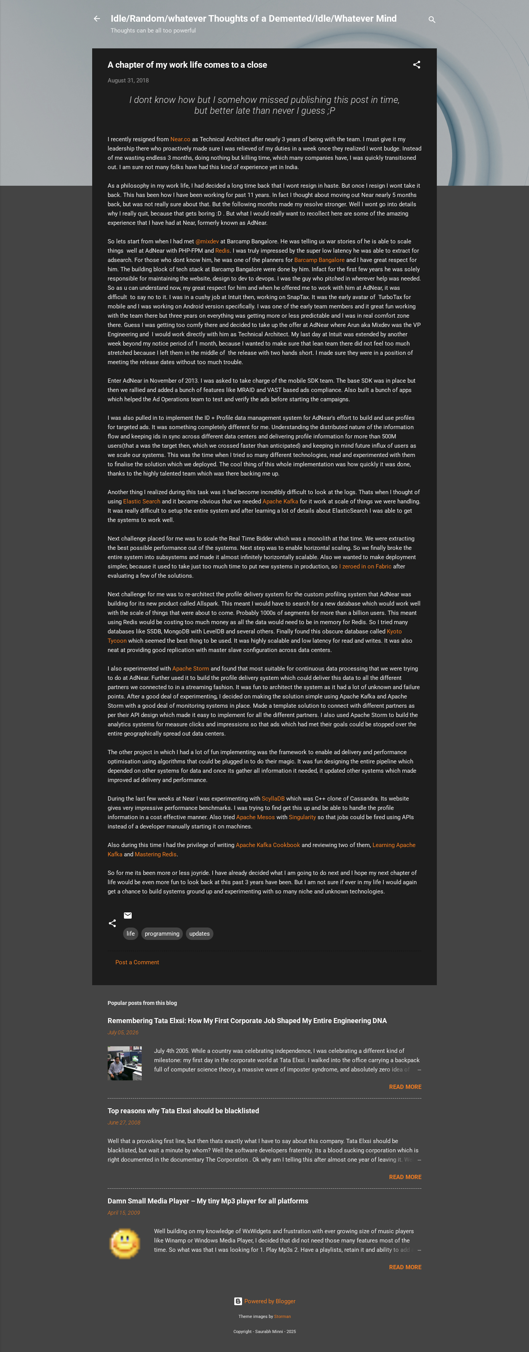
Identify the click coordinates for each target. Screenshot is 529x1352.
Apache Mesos (255, 817)
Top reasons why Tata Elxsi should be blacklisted (183, 1111)
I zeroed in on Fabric (365, 566)
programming (162, 933)
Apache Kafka (280, 501)
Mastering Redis (156, 854)
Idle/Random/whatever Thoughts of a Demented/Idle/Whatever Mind (254, 18)
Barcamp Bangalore (319, 260)
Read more (405, 1086)
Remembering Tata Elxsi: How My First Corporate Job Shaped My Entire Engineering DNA (247, 1021)
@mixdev (207, 241)
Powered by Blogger (269, 1301)
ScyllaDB (274, 798)
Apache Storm (190, 668)
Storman (282, 1316)
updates (199, 933)
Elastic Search (142, 501)
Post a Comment (137, 962)
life (131, 933)
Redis (222, 250)
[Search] (432, 21)
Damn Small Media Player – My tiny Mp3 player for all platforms (208, 1201)
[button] (416, 66)
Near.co (180, 139)
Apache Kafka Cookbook (269, 845)
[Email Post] (127, 918)
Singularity (303, 817)
